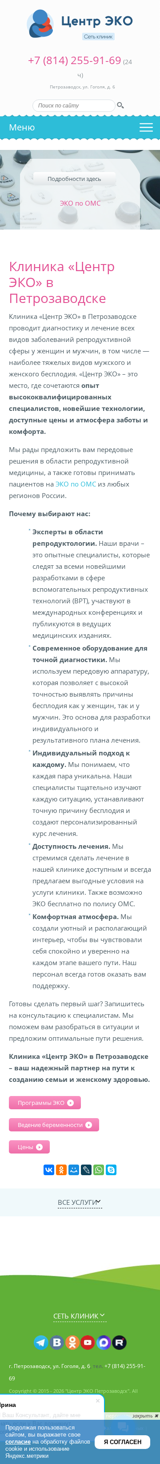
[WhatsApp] (98, 1170)
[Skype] (111, 1170)
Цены (25, 1147)
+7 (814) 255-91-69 (74, 60)
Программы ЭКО (41, 1103)
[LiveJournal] (86, 1170)
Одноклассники (72, 1343)
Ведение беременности (50, 1125)
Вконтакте (56, 1343)
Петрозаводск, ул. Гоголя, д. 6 (82, 87)
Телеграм (41, 1343)
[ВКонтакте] (49, 1170)
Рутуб (119, 1343)
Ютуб (88, 1343)
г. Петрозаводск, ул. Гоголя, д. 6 (49, 1366)
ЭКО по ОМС (76, 483)
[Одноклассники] (61, 1170)
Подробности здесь (74, 179)
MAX (103, 1343)
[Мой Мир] (73, 1170)
